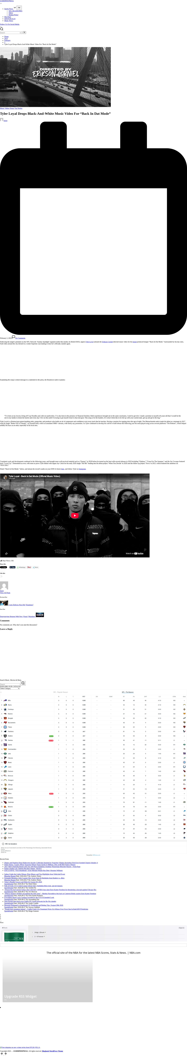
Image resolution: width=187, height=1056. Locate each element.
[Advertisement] (18, 361)
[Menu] (1, 3)
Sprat (2, 591)
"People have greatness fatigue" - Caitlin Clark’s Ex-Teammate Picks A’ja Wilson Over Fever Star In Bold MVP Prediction (46, 909)
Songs (12, 108)
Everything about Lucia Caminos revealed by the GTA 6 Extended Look (29, 897)
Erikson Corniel (107, 342)
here (62, 469)
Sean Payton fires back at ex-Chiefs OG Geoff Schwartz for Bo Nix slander (30, 901)
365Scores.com (96, 855)
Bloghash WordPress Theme (52, 1051)
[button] (9, 24)
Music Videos (4, 108)
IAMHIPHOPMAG (7, 1)
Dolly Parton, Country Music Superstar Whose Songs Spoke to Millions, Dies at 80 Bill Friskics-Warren (39, 865)
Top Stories (18, 108)
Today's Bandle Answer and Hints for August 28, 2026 (23, 882)
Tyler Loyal (89, 342)
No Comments (20, 338)
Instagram (82, 469)
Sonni (135, 342)
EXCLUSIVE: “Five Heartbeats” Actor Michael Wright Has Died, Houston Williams (33, 870)
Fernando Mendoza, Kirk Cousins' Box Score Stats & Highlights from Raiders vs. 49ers (34, 878)
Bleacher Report (10, 876)
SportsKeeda (8, 884)
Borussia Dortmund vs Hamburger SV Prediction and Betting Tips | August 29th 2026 (33, 905)
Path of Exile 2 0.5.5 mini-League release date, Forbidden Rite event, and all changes (33, 886)
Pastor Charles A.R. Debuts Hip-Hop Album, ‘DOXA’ (23, 868)
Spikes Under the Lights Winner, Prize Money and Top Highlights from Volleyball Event (34, 874)
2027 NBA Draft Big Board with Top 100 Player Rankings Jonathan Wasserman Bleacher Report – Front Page (42, 867)
